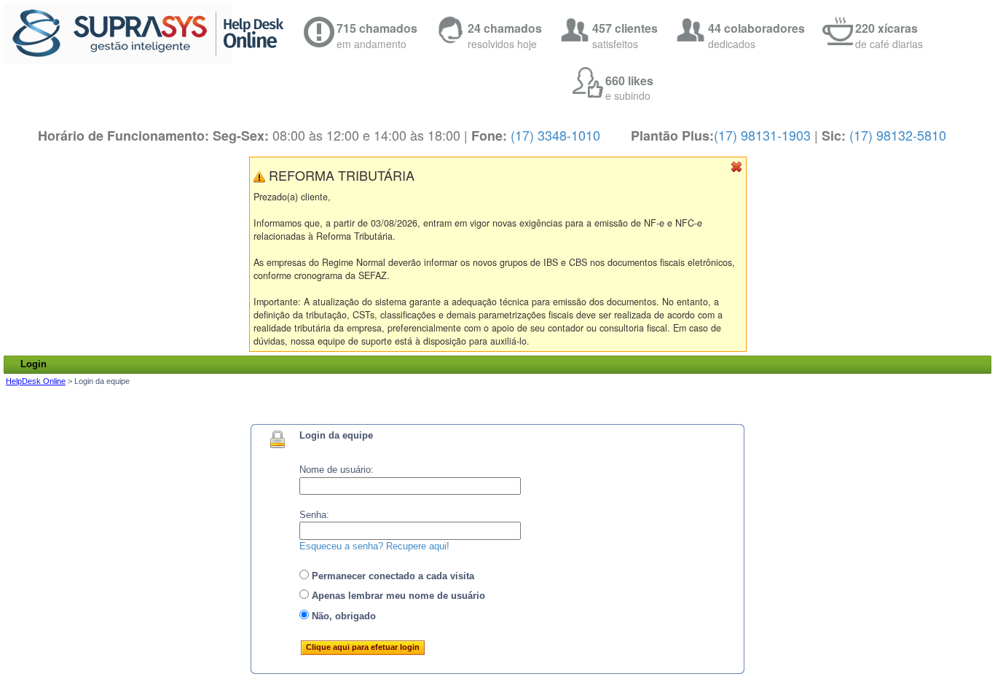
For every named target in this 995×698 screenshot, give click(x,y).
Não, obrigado (342, 616)
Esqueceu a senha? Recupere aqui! (374, 546)
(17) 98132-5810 (897, 134)
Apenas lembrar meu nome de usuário (397, 595)
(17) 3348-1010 (555, 134)
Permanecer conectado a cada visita (391, 575)
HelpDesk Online (36, 381)
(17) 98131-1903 (762, 134)
